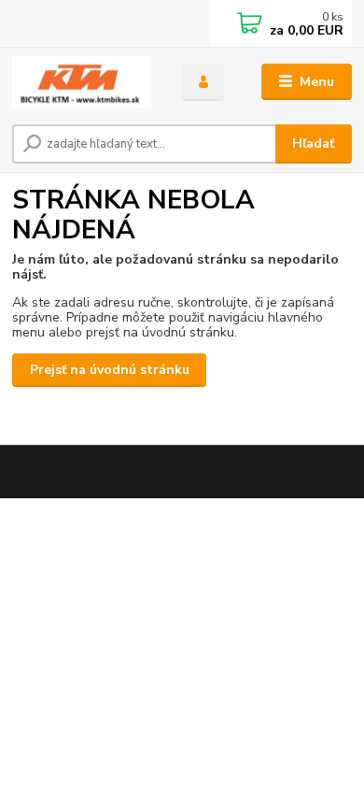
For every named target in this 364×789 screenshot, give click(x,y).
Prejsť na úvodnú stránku (109, 370)
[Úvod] (83, 82)
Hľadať (313, 143)
